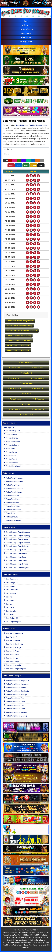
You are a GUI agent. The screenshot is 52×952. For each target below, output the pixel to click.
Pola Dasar (27, 394)
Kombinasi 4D (15, 409)
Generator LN (15, 368)
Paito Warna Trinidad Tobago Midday (19, 325)
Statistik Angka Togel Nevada (16, 564)
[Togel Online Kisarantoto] (26, 91)
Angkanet (18, 940)
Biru (18, 165)
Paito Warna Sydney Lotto (24, 942)
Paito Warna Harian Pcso (15, 698)
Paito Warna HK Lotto (41, 942)
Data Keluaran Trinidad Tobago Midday (20, 321)
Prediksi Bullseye (12, 445)
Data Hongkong (11, 583)
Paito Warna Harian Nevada (16, 712)
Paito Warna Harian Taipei (15, 709)
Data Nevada (10, 611)
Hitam (41, 165)
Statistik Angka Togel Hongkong (17, 536)
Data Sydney (10, 586)
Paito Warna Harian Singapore (17, 680)
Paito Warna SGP (19, 935)
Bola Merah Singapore (14, 633)
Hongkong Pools (38, 940)
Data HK (29, 935)
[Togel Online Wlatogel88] (26, 799)
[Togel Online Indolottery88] (26, 881)
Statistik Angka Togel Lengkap (17, 567)
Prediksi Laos (10, 456)
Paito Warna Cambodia (14, 489)
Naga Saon (41, 932)
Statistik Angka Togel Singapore (17, 532)
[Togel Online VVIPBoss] (26, 50)
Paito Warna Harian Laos (14, 705)
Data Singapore (11, 579)
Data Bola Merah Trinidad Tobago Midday (32, 125)
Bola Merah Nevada (13, 665)
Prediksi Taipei (11, 459)
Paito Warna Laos (12, 503)
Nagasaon (32, 932)
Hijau (26, 165)
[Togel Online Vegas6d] (26, 768)
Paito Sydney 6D (26, 41)
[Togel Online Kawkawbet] (26, 758)
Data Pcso (9, 597)
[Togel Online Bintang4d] (26, 789)
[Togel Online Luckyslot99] (26, 840)
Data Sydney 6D (11, 618)
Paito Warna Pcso (12, 496)
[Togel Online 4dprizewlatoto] (26, 809)
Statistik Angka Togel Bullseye (17, 546)
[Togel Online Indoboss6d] (26, 738)
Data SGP (36, 935)
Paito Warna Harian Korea (15, 702)
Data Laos (9, 604)
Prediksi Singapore (12, 431)
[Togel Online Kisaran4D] (26, 81)
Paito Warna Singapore (14, 478)
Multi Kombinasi (38, 399)
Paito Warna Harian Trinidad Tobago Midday (22, 330)
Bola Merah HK (11, 637)
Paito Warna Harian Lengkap (16, 716)
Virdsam (6, 932)
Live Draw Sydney (26, 29)
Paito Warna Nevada (13, 510)
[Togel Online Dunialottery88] (26, 860)
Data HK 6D (9, 615)
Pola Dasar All (39, 388)
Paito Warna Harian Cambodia (17, 691)
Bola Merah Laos (12, 658)
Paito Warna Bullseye (13, 492)
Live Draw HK (26, 25)
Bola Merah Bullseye (13, 648)
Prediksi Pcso (10, 448)
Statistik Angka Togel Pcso (15, 550)
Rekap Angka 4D (15, 388)
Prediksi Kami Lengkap (14, 466)
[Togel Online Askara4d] (26, 778)
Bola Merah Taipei (12, 662)
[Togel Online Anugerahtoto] (26, 870)
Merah (11, 165)
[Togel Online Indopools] (26, 901)
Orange (34, 165)
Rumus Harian (38, 368)
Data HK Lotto (7, 945)
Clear (6, 160)
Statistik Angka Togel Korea (16, 553)
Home (26, 21)
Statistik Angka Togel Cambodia (17, 543)
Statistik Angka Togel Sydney (16, 539)
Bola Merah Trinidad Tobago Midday (24, 120)
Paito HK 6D (26, 37)
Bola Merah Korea (12, 655)
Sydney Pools (27, 940)
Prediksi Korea (11, 452)
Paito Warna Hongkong (14, 481)
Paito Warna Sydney (13, 485)
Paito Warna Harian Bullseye (16, 695)
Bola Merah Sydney (13, 640)
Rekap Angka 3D (38, 378)
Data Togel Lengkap (13, 622)
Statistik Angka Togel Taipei (16, 560)
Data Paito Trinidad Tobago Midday (19, 335)
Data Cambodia (11, 590)
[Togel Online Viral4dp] (26, 111)
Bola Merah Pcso (12, 651)
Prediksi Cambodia (12, 441)
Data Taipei (9, 607)
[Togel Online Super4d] (26, 70)
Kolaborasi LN (38, 409)
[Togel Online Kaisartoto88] (26, 819)
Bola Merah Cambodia (14, 644)
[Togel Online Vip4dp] (26, 850)
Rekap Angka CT (15, 378)
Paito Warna (26, 33)
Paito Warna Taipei (12, 506)
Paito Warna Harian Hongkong (17, 684)
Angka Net (13, 932)
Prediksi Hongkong (12, 434)
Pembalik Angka (15, 399)
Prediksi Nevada (11, 463)
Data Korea (9, 600)
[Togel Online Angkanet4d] (26, 891)
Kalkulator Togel (27, 414)
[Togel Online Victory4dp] (26, 748)
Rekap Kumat (27, 373)
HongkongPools (9, 942)
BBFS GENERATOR (26, 362)
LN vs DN (27, 404)
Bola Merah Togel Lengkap (15, 669)
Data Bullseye (10, 593)
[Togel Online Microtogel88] (26, 727)
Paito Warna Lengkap (13, 520)
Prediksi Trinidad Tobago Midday (18, 350)
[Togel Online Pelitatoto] (26, 101)
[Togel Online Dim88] (26, 60)
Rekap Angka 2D (27, 383)
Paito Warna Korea (12, 499)
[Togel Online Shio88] (26, 911)
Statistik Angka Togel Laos (15, 557)
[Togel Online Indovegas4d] (26, 922)
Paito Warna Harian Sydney (15, 688)
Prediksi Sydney (11, 438)
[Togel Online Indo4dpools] (26, 830)
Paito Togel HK (8, 428)
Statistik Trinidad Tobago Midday (18, 345)
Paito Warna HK (23, 932)
